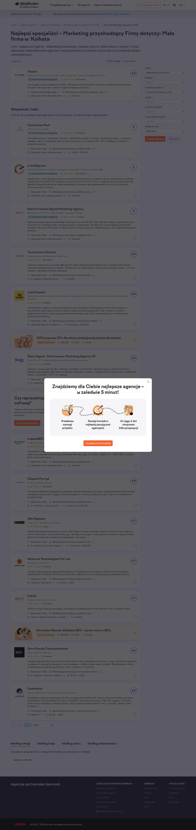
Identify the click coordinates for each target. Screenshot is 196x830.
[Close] (148, 381)
